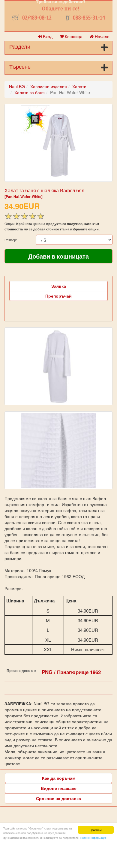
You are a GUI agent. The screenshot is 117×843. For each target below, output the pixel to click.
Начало (102, 36)
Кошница (73, 36)
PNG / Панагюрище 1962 (71, 672)
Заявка (58, 286)
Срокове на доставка (58, 798)
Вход (47, 36)
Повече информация (93, 837)
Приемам (96, 829)
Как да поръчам (58, 778)
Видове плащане (58, 788)
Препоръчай (58, 296)
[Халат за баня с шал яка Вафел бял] (58, 143)
